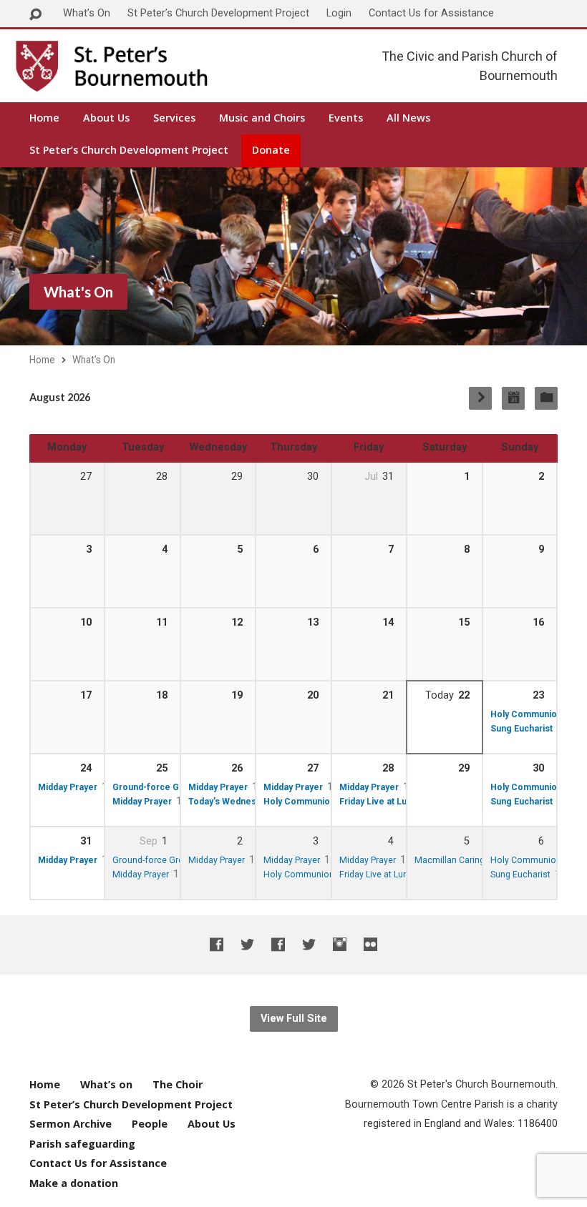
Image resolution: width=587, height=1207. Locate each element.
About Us (106, 118)
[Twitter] (247, 944)
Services (174, 118)
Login (338, 13)
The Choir (177, 1084)
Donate (271, 150)
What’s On (86, 13)
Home (44, 118)
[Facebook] (216, 944)
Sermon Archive (70, 1123)
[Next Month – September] (480, 398)
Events (346, 118)
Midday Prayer (67, 787)
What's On (78, 291)
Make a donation (73, 1183)
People (150, 1123)
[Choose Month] (513, 398)
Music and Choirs (262, 118)
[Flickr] (370, 944)
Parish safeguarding (82, 1144)
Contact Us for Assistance (431, 13)
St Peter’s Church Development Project (218, 13)
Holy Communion (526, 714)
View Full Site (294, 1019)
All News (408, 118)
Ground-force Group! (156, 787)
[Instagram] (339, 944)
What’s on (106, 1084)
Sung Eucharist (521, 729)
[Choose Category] (546, 398)
